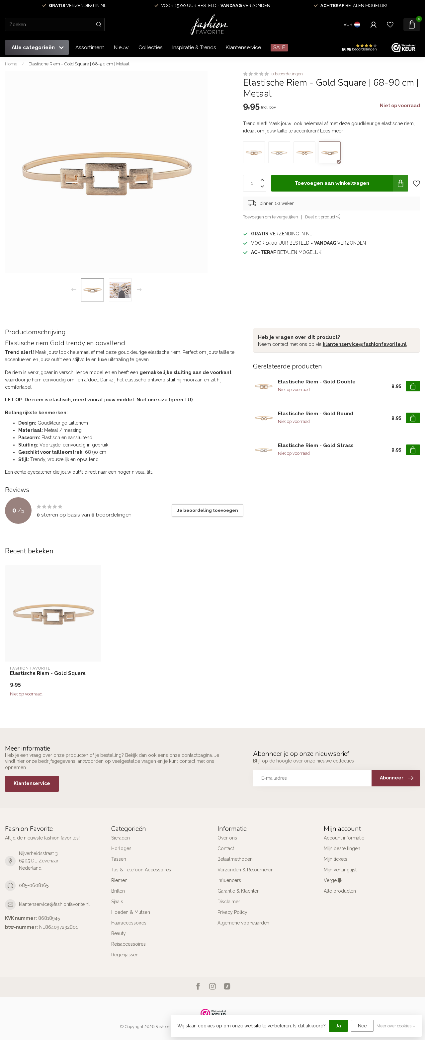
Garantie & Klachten (238, 891)
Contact (225, 848)
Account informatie (344, 837)
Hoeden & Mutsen (130, 912)
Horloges (121, 848)
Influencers (229, 880)
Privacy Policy (232, 912)
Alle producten (340, 891)
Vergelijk (333, 880)
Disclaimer (228, 901)
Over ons (227, 837)
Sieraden (120, 837)
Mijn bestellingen (342, 848)
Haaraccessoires (128, 922)
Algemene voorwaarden (243, 922)
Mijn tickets (335, 859)
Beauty (118, 933)
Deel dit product (320, 216)
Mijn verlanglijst (340, 869)
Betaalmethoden (235, 859)
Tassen (118, 859)
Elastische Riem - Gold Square (48, 673)
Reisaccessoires (128, 944)
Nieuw (121, 47)
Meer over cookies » (396, 1025)
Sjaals (117, 901)
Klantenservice (243, 47)
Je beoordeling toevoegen (207, 510)
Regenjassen (124, 954)
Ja (338, 1025)
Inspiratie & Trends (194, 47)
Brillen (118, 891)
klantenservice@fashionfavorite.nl (365, 344)
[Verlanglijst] (390, 24)
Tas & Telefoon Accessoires (141, 869)
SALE (279, 47)
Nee (362, 1025)
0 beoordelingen (287, 73)
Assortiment (89, 47)
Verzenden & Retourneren (245, 869)
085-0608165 (33, 885)
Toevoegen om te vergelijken (270, 216)
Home (11, 63)
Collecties (150, 47)
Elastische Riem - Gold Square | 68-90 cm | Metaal (79, 63)
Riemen (119, 880)
